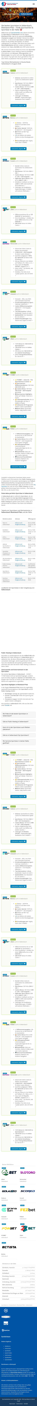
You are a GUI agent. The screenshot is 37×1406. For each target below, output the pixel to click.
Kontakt (7, 705)
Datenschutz (19, 1403)
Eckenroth (18, 1296)
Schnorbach (13, 1299)
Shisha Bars (8, 1348)
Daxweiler (16, 1270)
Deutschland (12, 1305)
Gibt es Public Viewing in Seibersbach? (15, 722)
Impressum (12, 1403)
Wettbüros (7, 1346)
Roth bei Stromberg (13, 1287)
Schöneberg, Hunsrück (13, 1282)
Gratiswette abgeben (18, 105)
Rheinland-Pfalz (21, 1305)
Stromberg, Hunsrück (14, 1276)
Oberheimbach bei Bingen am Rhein (16, 1293)
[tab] (18, 715)
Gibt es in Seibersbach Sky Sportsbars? (16, 735)
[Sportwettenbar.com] (9, 4)
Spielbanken (8, 1357)
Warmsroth (18, 1279)
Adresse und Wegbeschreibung (20, 523)
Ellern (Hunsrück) (18, 1285)
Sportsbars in (4, 1305)
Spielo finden (8, 1353)
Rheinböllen (16, 1290)
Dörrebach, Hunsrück (14, 1267)
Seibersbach (24, 73)
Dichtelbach (18, 1273)
